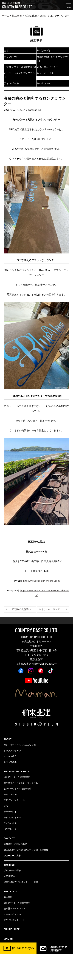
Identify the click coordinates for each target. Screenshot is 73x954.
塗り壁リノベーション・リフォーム (21, 783)
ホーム (5, 15)
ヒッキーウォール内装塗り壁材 (18, 788)
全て (6, 50)
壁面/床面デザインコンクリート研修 (21, 882)
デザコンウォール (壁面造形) (20, 66)
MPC (6, 806)
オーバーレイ (10, 811)
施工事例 (17, 15)
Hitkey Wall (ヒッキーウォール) (52, 58)
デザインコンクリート (14, 800)
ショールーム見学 (12, 855)
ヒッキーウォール (12, 914)
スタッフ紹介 (10, 756)
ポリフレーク (11, 56)
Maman (8, 938)
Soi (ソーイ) (43, 50)
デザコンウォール (12, 817)
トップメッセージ (12, 750)
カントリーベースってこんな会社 (20, 745)
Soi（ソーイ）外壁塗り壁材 (17, 777)
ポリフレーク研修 (12, 870)
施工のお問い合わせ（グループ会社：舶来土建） (27, 850)
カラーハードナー (46, 73)
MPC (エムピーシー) (47, 66)
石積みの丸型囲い (21, 609)
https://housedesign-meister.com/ (41, 580)
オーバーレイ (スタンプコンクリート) (19, 75)
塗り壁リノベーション (14, 908)
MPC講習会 (9, 876)
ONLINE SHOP (12, 929)
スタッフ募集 (10, 762)
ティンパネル (11, 83)
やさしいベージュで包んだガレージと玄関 (54, 609)
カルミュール (43, 83)
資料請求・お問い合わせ (15, 844)
